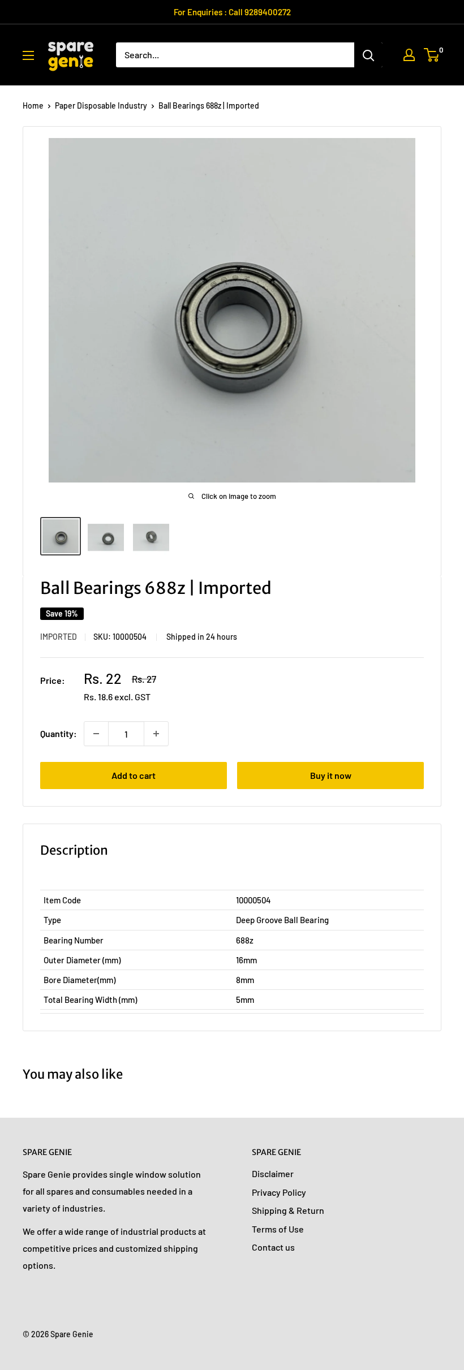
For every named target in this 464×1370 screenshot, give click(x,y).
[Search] (368, 54)
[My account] (409, 55)
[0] (432, 55)
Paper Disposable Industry (101, 105)
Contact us (273, 1247)
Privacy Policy (279, 1192)
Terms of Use (278, 1228)
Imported (58, 636)
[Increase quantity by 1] (156, 734)
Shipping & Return (288, 1210)
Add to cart (133, 775)
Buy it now (330, 775)
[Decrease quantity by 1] (96, 734)
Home (33, 105)
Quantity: (58, 733)
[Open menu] (28, 55)
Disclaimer (273, 1173)
